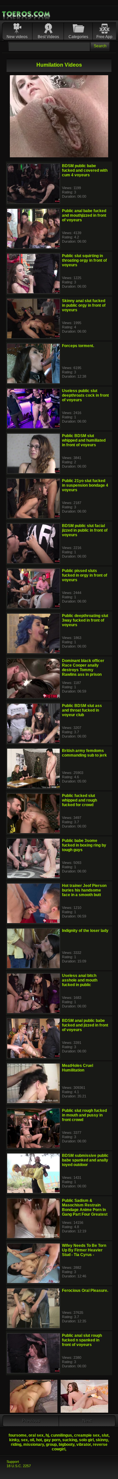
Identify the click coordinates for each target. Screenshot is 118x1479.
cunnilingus (61, 1435)
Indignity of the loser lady (85, 930)
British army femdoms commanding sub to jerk (84, 753)
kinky (14, 1440)
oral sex (36, 1435)
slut (105, 1435)
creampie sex (87, 1435)
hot (39, 1440)
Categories (78, 36)
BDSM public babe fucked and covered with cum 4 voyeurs (85, 170)
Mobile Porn (26, 14)
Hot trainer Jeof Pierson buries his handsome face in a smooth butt (84, 890)
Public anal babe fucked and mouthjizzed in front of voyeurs (84, 215)
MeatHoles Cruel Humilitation (77, 1067)
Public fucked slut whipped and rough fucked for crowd (79, 800)
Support (13, 1462)
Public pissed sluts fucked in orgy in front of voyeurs (84, 575)
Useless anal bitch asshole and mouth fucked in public (79, 980)
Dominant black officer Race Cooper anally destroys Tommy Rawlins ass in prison (83, 667)
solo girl (86, 1440)
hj (47, 1435)
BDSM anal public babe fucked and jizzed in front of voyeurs (85, 1025)
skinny (102, 1440)
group (51, 1444)
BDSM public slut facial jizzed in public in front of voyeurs (85, 530)
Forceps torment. (78, 345)
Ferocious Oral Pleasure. (85, 1290)
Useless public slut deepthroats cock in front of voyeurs (85, 395)
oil (32, 1440)
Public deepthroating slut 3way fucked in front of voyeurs (85, 620)
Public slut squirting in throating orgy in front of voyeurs (84, 260)
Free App (104, 36)
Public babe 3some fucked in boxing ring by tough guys (84, 845)
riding (16, 1444)
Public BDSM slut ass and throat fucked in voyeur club (82, 710)
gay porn (52, 1440)
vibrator (83, 1444)
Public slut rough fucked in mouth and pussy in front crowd (84, 1115)
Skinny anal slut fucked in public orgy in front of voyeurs (84, 305)
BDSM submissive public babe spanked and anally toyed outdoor (85, 1160)
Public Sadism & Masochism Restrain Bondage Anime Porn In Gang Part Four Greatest (85, 1207)
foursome (18, 1435)
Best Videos (48, 36)
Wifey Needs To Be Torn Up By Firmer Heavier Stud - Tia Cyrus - (84, 1250)
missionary (33, 1444)
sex (24, 1440)
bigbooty (66, 1444)
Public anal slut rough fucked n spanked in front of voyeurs (82, 1340)
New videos (17, 36)
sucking (69, 1440)
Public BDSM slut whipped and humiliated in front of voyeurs (84, 440)
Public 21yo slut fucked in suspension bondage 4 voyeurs (85, 485)
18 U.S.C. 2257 (19, 1466)
